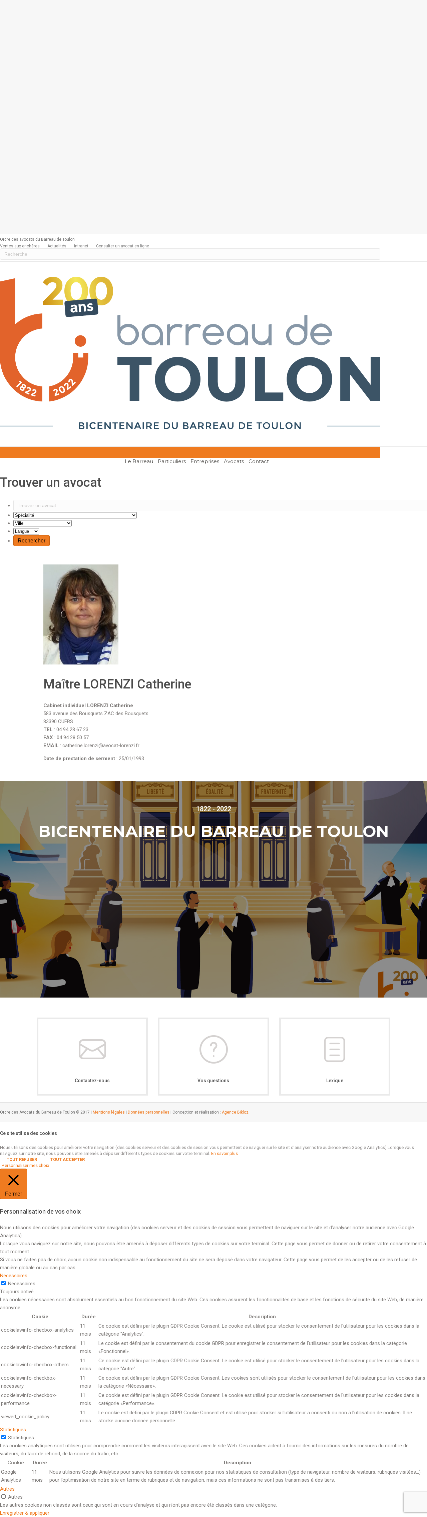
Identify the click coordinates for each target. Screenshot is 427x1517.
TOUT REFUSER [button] (22, 1159)
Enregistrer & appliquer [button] (24, 1513)
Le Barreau (139, 461)
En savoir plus (224, 1153)
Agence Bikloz (235, 1112)
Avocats (234, 461)
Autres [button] (7, 1489)
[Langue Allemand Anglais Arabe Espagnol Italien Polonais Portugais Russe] (26, 531)
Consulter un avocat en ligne (122, 246)
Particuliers (172, 461)
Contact (259, 461)
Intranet (81, 246)
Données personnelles (148, 1112)
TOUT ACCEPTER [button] (67, 1159)
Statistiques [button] (13, 1430)
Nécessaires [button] (13, 1276)
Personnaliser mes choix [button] (25, 1165)
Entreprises (204, 461)
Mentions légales (109, 1112)
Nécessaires (21, 1284)
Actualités (56, 246)
